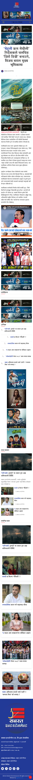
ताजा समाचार (5, 450)
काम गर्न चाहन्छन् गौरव (18, 344)
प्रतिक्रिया (4, 292)
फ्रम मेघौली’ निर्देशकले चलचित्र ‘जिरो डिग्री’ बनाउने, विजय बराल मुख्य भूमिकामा (16, 57)
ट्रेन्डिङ (3, 325)
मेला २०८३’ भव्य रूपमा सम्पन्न (18, 356)
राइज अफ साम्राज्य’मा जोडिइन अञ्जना (18, 350)
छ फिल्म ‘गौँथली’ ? (18, 337)
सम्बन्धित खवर (5, 521)
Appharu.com (19, 778)
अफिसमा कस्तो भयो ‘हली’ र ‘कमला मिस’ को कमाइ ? (17, 363)
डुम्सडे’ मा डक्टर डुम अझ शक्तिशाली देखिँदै (15, 330)
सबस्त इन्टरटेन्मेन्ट (9, 71)
